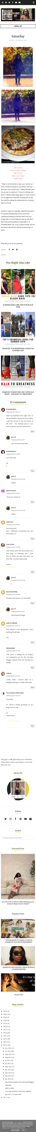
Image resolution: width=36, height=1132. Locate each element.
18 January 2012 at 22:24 (18, 580)
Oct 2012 (8, 1051)
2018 (5, 1026)
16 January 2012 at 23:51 (18, 440)
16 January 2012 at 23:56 (13, 454)
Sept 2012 (8, 1054)
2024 (5, 1011)
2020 (5, 1020)
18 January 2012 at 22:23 (18, 479)
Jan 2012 (8, 1079)
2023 (5, 1014)
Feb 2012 (8, 1076)
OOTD (10, 255)
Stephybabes (11, 409)
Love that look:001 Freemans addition (18, 1091)
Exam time (18, 995)
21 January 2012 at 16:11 (18, 611)
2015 (5, 1036)
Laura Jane (10, 544)
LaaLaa (8, 673)
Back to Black (9, 1088)
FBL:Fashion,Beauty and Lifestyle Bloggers (19, 1082)
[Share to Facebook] (9, 249)
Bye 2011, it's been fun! (13, 1094)
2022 (5, 1017)
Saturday (8, 1085)
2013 (5, 1042)
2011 (5, 1097)
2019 (5, 1023)
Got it (24, 1130)
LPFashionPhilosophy (13, 721)
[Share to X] (13, 249)
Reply (32, 431)
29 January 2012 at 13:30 (13, 676)
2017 (5, 1030)
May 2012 (8, 1067)
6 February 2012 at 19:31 (13, 695)
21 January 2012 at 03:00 (13, 594)
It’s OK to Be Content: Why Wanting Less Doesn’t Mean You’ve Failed (18, 903)
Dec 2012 (8, 1048)
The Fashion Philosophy (15, 693)
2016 (5, 1033)
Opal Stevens (11, 491)
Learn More (15, 1130)
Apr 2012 (8, 1070)
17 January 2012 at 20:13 (13, 525)
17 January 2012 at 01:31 (13, 493)
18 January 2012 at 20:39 (13, 547)
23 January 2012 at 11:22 (13, 651)
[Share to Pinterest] (16, 249)
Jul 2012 (8, 1060)
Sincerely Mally (11, 592)
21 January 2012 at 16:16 (13, 626)
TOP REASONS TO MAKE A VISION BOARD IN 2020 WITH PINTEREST (18, 941)
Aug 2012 (8, 1057)
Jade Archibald (11, 623)
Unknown (9, 522)
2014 (5, 1039)
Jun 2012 (8, 1063)
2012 (5, 1045)
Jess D (13, 437)
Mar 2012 (8, 1073)
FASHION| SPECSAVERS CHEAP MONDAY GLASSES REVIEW (19, 968)
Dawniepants (11, 451)
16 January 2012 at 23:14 (13, 412)
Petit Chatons (11, 567)
